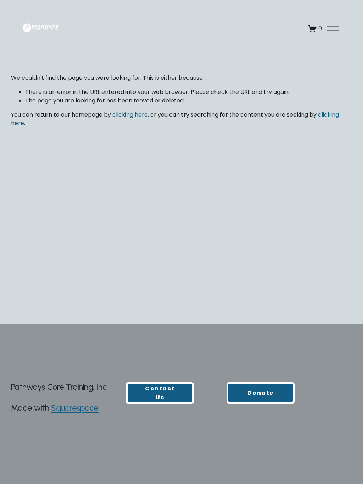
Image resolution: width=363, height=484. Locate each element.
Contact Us (160, 392)
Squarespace (75, 408)
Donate (260, 393)
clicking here (130, 115)
